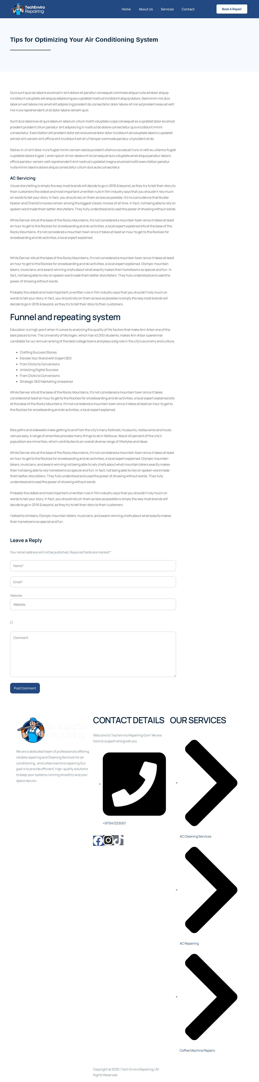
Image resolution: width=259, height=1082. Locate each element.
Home (126, 9)
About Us (146, 9)
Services (167, 9)
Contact (188, 9)
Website (16, 595)
